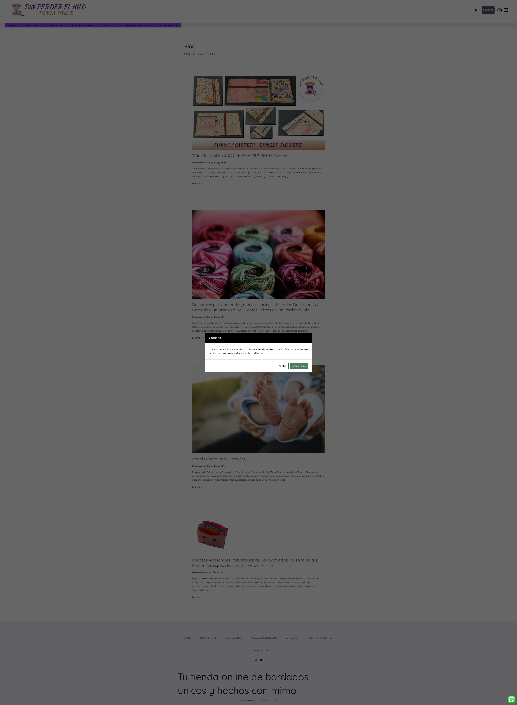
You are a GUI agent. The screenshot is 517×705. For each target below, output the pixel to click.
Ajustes (282, 366)
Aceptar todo (299, 366)
